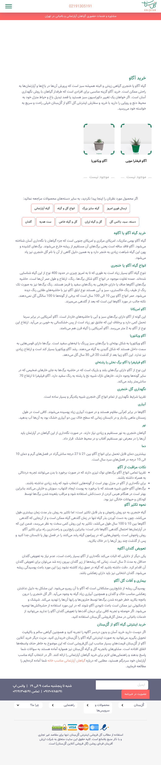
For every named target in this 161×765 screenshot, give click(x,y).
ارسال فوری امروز (117, 208)
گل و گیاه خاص (68, 222)
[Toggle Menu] (8, 6)
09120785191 (53, 691)
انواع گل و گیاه (66, 208)
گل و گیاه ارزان (93, 222)
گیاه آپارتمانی (42, 208)
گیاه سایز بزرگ (90, 208)
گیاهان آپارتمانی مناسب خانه (66, 660)
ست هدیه (45, 222)
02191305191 (80, 1)
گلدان (28, 222)
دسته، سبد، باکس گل (123, 222)
